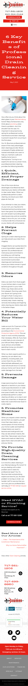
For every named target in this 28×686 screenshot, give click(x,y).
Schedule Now (14, 17)
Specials (9, 671)
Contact (14, 675)
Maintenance (14, 662)
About (9, 658)
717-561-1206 (14, 11)
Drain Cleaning (15, 556)
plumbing (13, 124)
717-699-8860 (12, 583)
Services (18, 658)
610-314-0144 (14, 14)
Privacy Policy (7, 684)
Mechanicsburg (20, 119)
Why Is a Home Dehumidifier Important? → (16, 546)
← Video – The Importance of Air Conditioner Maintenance (12, 541)
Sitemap (19, 671)
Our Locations (9, 667)
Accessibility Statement (18, 684)
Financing (21, 667)
